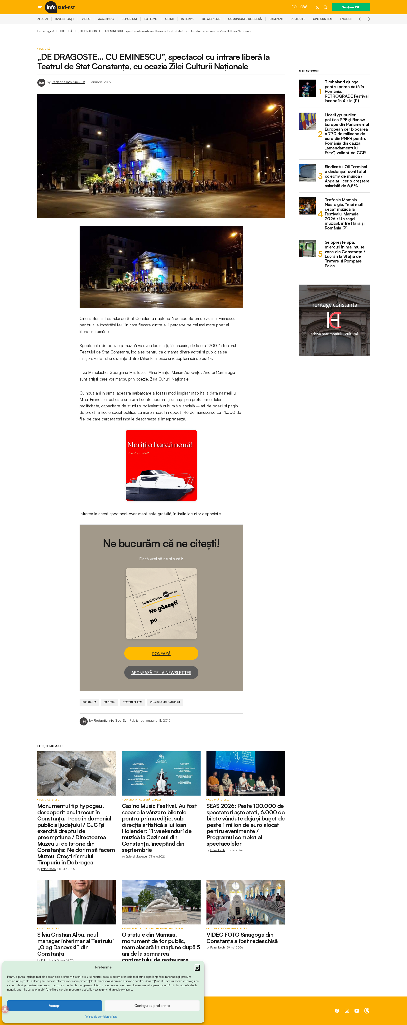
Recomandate (164, 928)
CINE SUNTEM (322, 19)
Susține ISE (351, 7)
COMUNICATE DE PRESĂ (245, 19)
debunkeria (106, 19)
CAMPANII (276, 19)
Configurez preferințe (152, 1005)
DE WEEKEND (211, 19)
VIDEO (86, 19)
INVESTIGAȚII (64, 19)
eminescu (109, 702)
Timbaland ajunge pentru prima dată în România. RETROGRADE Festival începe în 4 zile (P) (347, 91)
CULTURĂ (66, 31)
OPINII (169, 19)
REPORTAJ (129, 19)
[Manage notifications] (5, 1009)
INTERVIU (187, 19)
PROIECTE (298, 19)
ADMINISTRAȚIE (132, 928)
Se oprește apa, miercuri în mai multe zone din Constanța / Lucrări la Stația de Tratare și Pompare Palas (345, 254)
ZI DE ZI (42, 19)
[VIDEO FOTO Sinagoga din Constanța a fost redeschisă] (245, 902)
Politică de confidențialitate (101, 1016)
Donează (161, 653)
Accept (55, 1005)
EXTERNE (151, 19)
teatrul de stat (133, 702)
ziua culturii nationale (165, 702)
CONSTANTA (89, 702)
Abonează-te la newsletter (161, 672)
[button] (197, 967)
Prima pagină (45, 31)
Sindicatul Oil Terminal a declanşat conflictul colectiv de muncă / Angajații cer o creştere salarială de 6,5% (347, 176)
